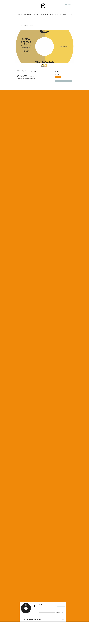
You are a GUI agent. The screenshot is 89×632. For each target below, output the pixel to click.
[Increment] (60, 77)
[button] (71, 14)
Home (18, 25)
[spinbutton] (58, 77)
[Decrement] (56, 77)
